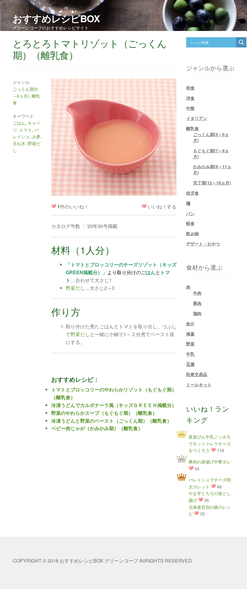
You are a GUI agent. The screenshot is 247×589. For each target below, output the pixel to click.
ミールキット (198, 384)
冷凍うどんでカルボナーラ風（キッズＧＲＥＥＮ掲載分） (114, 405)
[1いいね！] (144, 206)
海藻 (190, 334)
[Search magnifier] (241, 42)
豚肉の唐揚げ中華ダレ (210, 462)
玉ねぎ (19, 143)
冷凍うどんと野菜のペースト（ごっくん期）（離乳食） (111, 420)
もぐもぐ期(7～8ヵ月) (211, 153)
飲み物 (192, 233)
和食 (190, 88)
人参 (36, 136)
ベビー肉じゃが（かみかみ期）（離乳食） (97, 428)
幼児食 (192, 193)
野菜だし (75, 287)
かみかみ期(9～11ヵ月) (212, 169)
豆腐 (190, 364)
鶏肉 (197, 313)
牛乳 (190, 354)
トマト (25, 130)
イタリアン (196, 118)
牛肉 (197, 293)
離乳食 (192, 128)
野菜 (190, 344)
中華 (190, 108)
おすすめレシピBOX (56, 18)
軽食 (190, 223)
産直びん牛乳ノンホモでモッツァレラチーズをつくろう (210, 443)
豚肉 (197, 303)
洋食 (190, 98)
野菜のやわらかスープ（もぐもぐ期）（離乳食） (104, 412)
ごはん (19, 123)
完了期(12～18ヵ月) (212, 183)
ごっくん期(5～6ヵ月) (211, 137)
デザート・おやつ (203, 244)
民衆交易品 (196, 374)
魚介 (190, 323)
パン (190, 213)
